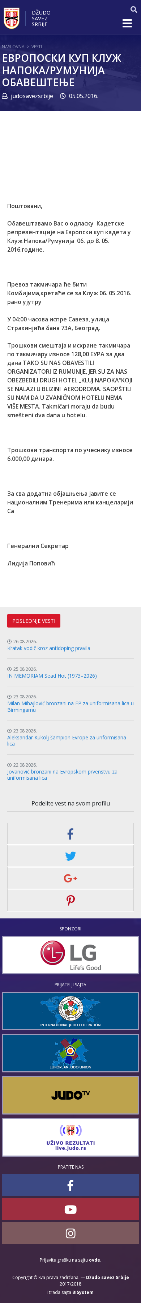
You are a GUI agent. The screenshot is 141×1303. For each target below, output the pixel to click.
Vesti (36, 47)
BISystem (83, 1292)
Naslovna (13, 47)
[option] (70, 955)
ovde (94, 1260)
